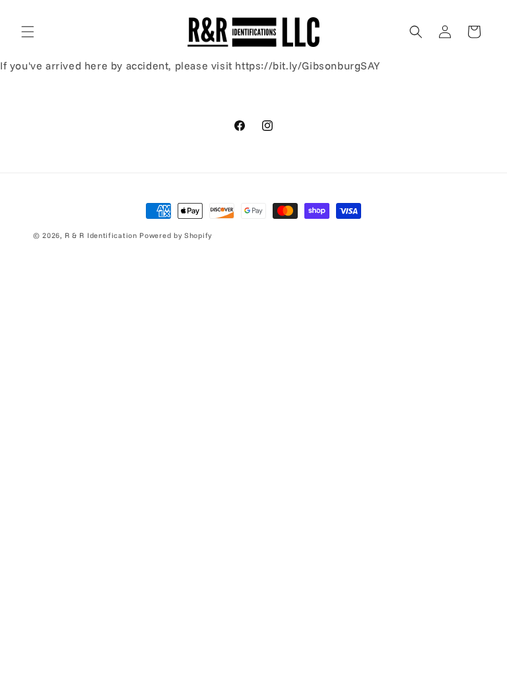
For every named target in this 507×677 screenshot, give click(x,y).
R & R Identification (101, 235)
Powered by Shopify (175, 235)
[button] (27, 31)
